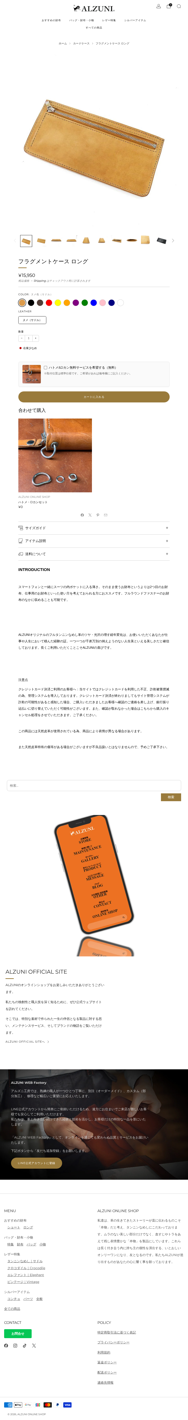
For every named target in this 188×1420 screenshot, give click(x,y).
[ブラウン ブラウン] (40, 303)
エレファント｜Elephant (25, 1275)
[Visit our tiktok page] (24, 1345)
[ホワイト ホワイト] (120, 303)
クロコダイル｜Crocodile (26, 1268)
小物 (42, 1244)
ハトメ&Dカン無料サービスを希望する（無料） (83, 367)
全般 (39, 1299)
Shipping (40, 280)
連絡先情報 (105, 1382)
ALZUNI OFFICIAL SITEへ (25, 1041)
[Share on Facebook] (82, 515)
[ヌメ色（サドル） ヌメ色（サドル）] (22, 303)
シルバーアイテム (135, 20)
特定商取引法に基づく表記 (116, 1332)
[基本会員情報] (158, 6)
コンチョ (13, 1299)
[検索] (179, 6)
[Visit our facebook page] (6, 1345)
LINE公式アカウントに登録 (36, 1163)
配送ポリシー (107, 1372)
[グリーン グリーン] (85, 303)
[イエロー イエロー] (58, 303)
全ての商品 (12, 1309)
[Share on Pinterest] (98, 515)
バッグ (31, 1244)
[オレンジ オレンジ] (67, 303)
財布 (20, 1244)
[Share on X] (90, 515)
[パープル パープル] (76, 303)
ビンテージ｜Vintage (23, 1282)
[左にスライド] (15, 241)
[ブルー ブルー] (94, 303)
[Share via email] (105, 515)
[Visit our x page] (34, 1345)
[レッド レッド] (49, 303)
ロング (28, 1227)
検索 (171, 797)
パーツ (28, 1299)
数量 (21, 331)
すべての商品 (94, 27)
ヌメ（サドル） (32, 320)
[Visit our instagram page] (15, 1345)
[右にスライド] (173, 241)
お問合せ (17, 1333)
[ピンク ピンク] (103, 303)
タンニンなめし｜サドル (25, 1261)
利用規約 (103, 1352)
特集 (10, 1244)
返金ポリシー (107, 1362)
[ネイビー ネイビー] (111, 303)
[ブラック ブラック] (31, 303)
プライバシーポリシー (113, 1342)
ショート (13, 1227)
